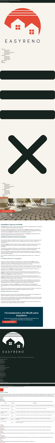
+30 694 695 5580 (2, 2)
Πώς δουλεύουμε (4, 60)
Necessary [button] (1, 398)
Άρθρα (3, 61)
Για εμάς (1, 379)
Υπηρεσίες (3, 49)
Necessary (2, 399)
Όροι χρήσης (1, 385)
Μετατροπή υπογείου (7, 59)
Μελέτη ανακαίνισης (7, 50)
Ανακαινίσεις (3, 55)
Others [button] (1, 439)
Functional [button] (1, 424)
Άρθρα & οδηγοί (2, 380)
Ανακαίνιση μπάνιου (7, 57)
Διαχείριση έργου (6, 54)
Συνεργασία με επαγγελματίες (4, 382)
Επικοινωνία (3, 62)
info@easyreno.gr (7, 2)
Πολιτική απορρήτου (6, 385)
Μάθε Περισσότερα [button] (3, 387)
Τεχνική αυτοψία (6, 51)
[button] (27, 123)
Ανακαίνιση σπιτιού (7, 56)
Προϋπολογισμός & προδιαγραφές (9, 52)
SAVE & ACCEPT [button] (3, 442)
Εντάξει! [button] (7, 387)
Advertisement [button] (2, 435)
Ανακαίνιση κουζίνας (7, 58)
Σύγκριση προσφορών (7, 53)
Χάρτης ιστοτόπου (11, 385)
